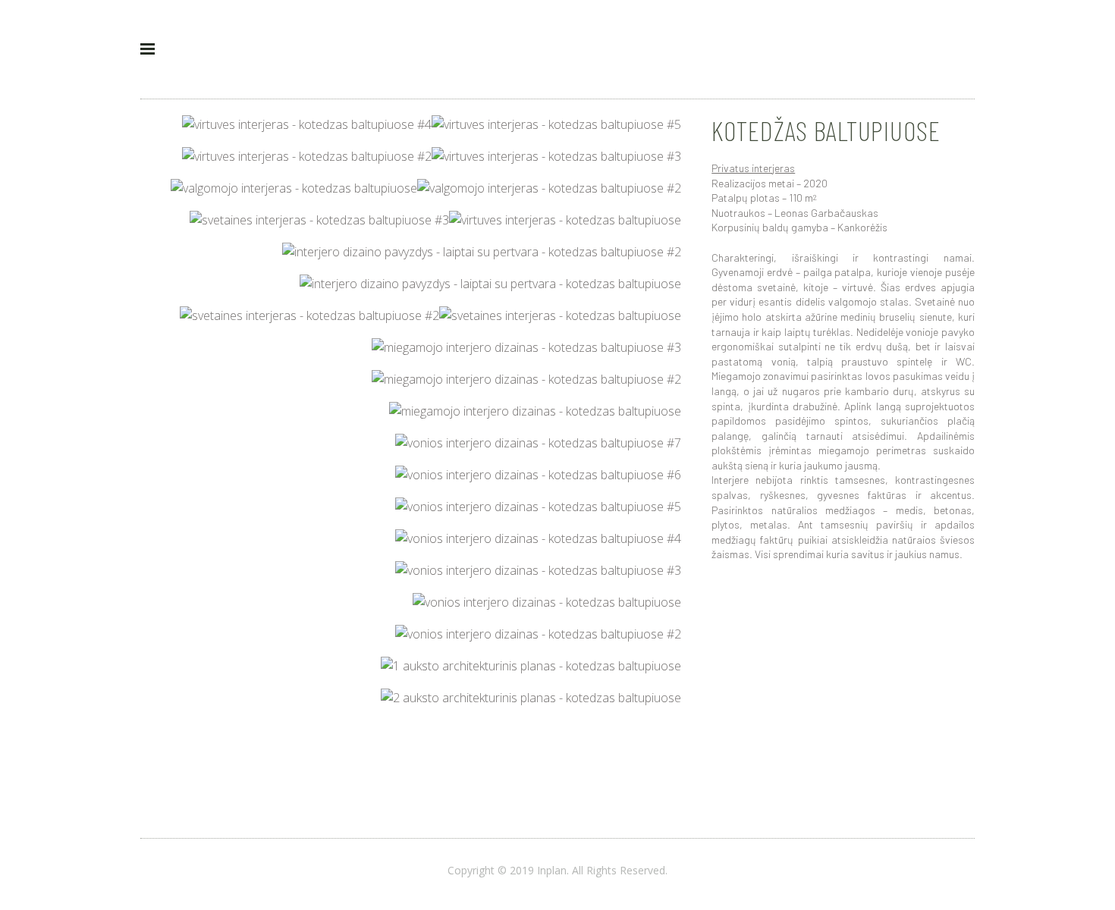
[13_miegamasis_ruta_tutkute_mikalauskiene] (526, 347)
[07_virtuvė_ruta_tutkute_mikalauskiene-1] (565, 220)
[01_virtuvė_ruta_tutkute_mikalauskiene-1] (556, 124)
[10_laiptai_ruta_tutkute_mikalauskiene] (490, 284)
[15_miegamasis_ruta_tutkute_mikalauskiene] (535, 411)
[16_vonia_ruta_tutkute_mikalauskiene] (538, 443)
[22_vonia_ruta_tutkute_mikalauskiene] (538, 634)
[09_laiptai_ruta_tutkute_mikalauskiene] (481, 252)
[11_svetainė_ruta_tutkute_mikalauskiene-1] (560, 315)
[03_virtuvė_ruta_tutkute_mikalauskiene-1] (556, 156)
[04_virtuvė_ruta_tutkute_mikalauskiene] (307, 156)
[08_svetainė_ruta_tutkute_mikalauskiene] (319, 220)
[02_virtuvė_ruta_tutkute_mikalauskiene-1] (307, 124)
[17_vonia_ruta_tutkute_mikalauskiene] (538, 475)
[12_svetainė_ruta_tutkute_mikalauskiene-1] (309, 315)
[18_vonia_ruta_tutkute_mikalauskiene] (538, 506)
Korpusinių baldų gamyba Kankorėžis (799, 227)
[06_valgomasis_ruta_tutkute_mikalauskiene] (294, 188)
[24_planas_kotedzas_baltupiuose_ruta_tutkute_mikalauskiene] (531, 698)
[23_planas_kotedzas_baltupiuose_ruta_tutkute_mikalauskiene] (531, 666)
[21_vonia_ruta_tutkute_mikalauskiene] (547, 602)
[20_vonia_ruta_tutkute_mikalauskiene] (538, 570)
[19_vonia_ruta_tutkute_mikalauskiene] (538, 538)
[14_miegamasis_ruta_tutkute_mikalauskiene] (526, 379)
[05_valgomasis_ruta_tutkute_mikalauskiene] (549, 188)
